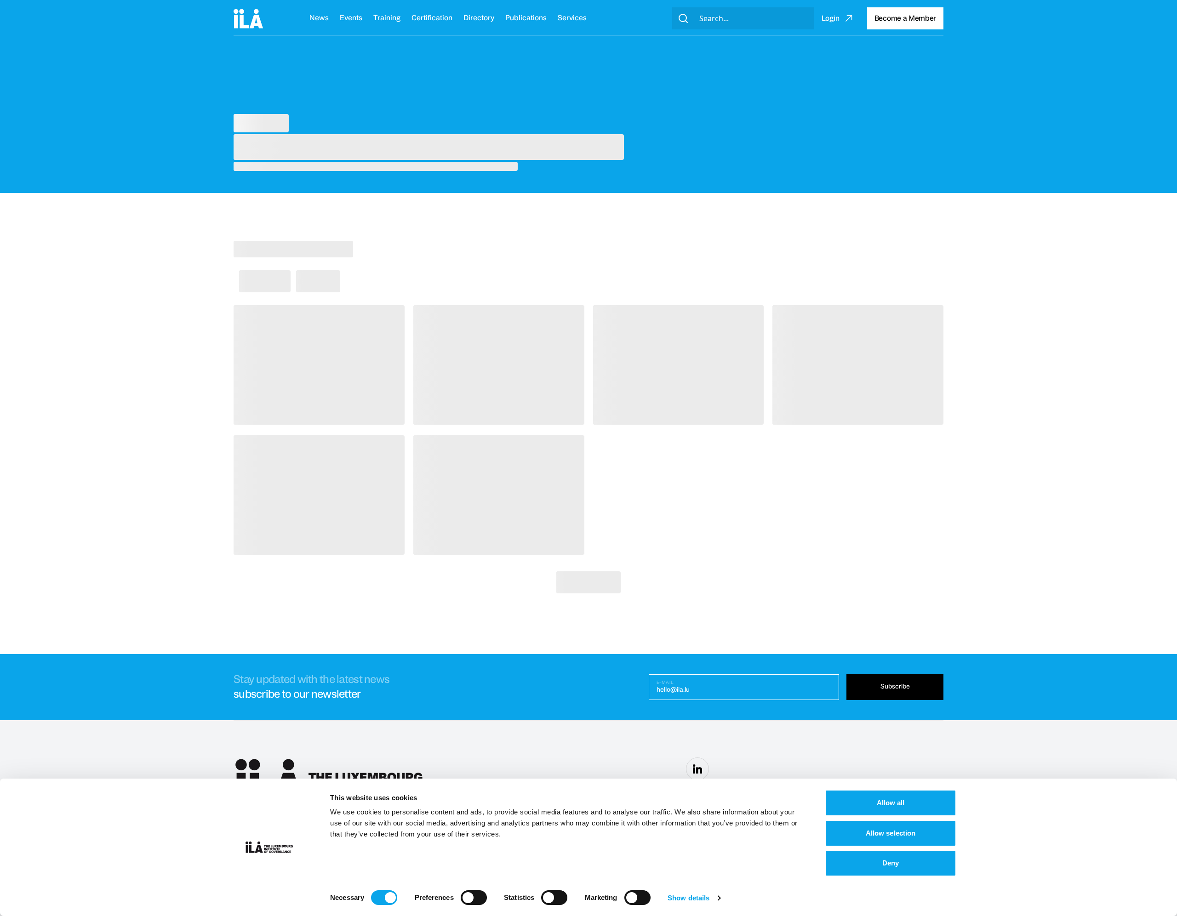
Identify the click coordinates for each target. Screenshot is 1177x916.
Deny (890, 863)
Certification (431, 18)
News (319, 18)
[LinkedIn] (697, 768)
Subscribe (895, 686)
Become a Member (905, 18)
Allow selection (891, 833)
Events (351, 18)
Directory (478, 18)
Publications (526, 18)
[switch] (474, 897)
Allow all (891, 803)
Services (572, 18)
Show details (688, 898)
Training (386, 18)
